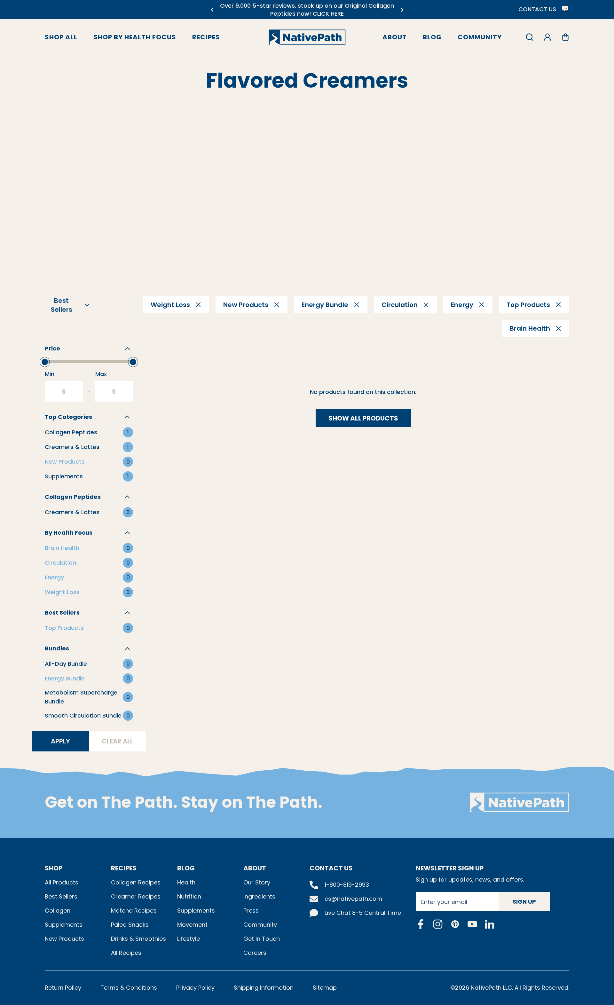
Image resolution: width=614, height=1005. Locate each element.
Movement (192, 925)
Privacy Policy (195, 988)
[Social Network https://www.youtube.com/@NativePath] (472, 924)
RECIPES (124, 868)
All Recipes (126, 953)
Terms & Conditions (128, 988)
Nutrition (189, 896)
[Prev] (212, 10)
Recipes (206, 37)
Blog (432, 37)
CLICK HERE (328, 14)
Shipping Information (264, 988)
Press (251, 911)
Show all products (363, 418)
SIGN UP (524, 902)
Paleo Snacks (130, 925)
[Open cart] (565, 37)
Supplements (64, 925)
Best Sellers (61, 896)
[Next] (402, 10)
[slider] (45, 362)
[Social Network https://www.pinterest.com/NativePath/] (455, 924)
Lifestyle (188, 939)
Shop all (61, 37)
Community (480, 37)
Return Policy (63, 988)
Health (186, 882)
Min (49, 374)
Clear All (117, 741)
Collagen (57, 911)
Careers (254, 953)
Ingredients (259, 896)
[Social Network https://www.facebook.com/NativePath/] (420, 924)
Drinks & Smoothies (138, 939)
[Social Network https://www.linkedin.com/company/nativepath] (489, 924)
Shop (53, 868)
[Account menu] (547, 37)
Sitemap (325, 988)
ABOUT (254, 868)
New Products (64, 939)
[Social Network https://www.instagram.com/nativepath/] (438, 924)
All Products (61, 882)
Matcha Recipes (134, 911)
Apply (60, 741)
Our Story (256, 882)
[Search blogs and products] (529, 37)
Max (101, 374)
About (394, 37)
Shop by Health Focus (134, 37)
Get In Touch (261, 939)
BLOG (186, 868)
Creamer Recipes (136, 896)
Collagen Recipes (136, 882)
